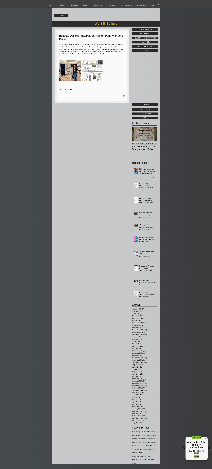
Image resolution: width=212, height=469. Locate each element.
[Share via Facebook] (60, 89)
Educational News (138, 435)
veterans (151, 459)
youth (134, 463)
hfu (149, 456)
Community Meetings (149, 432)
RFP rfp (149, 446)
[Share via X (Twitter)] (66, 89)
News (134, 446)
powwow (135, 459)
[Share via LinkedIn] (71, 89)
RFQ (154, 446)
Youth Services (148, 449)
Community (136, 432)
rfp (140, 459)
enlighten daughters (139, 456)
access (134, 453)
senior (145, 459)
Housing (141, 442)
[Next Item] (153, 134)
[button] (74, 5)
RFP (143, 446)
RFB (139, 446)
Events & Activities (138, 439)
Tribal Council (137, 449)
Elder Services (151, 435)
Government (150, 439)
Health (134, 442)
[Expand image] (70, 70)
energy (140, 453)
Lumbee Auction (150, 442)
